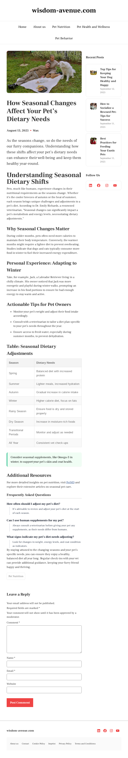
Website (11, 684)
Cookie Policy (38, 743)
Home (22, 27)
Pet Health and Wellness (93, 27)
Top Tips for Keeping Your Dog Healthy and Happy (108, 77)
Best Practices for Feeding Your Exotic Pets (108, 146)
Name (11, 658)
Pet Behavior (64, 38)
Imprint (52, 743)
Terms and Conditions (85, 743)
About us (39, 27)
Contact (25, 743)
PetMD (70, 482)
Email (11, 671)
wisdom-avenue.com (20, 731)
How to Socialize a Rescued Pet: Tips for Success (108, 112)
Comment (13, 622)
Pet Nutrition (61, 27)
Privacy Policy (65, 743)
